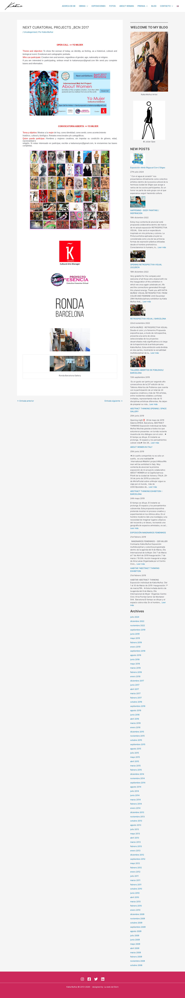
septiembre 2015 (137, 744)
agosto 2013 (135, 825)
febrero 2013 (136, 846)
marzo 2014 (135, 799)
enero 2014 (135, 808)
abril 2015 (134, 761)
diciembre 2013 (137, 812)
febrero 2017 (136, 697)
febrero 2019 (136, 642)
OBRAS (82, 6)
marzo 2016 (135, 723)
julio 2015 (134, 753)
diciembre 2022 (137, 621)
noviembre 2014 (137, 778)
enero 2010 (135, 910)
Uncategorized (30, 32)
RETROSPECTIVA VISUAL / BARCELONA (148, 318)
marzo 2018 (135, 668)
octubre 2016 (136, 702)
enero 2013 (135, 850)
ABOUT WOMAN (126, 6)
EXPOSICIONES (98, 6)
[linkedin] (103, 979)
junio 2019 (134, 634)
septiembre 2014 (137, 782)
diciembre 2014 (137, 774)
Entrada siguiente (113, 401)
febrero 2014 (136, 804)
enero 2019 (135, 647)
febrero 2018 (136, 672)
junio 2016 (134, 714)
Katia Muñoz (71, 987)
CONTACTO (165, 6)
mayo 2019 (135, 638)
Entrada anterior (25, 401)
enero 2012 (135, 872)
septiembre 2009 (137, 927)
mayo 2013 (135, 833)
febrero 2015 (136, 770)
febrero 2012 (136, 867)
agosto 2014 (135, 787)
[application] (86, 6)
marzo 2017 (135, 693)
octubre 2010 (136, 889)
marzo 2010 (135, 901)
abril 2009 (134, 948)
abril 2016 (134, 719)
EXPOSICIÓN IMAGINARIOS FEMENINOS (148, 532)
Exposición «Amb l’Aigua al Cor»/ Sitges (147, 167)
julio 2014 (134, 791)
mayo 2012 (135, 863)
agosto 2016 (135, 710)
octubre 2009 (136, 922)
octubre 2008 (136, 965)
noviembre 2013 (137, 816)
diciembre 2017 (137, 681)
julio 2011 (134, 876)
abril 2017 (134, 689)
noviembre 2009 (137, 918)
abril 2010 (134, 897)
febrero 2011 (135, 884)
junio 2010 (134, 893)
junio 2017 (134, 685)
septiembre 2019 (137, 630)
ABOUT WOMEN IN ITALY (141, 447)
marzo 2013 (135, 842)
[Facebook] (89, 979)
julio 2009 (134, 935)
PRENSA (141, 6)
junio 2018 (134, 659)
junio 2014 (135, 795)
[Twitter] (96, 979)
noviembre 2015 (137, 736)
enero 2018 (135, 676)
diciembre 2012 (137, 855)
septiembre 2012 (137, 859)
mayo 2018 (135, 664)
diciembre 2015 (137, 731)
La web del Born (111, 987)
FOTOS (112, 6)
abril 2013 (134, 838)
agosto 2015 (135, 748)
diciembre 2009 (137, 914)
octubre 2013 (136, 821)
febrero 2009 (136, 956)
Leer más (162, 247)
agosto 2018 (135, 655)
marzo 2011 (135, 880)
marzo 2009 (135, 952)
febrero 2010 (136, 906)
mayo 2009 (135, 944)
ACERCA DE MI (68, 6)
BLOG (153, 6)
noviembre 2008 (137, 961)
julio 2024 (134, 617)
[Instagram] (82, 979)
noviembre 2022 (137, 625)
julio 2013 (134, 829)
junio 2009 (135, 939)
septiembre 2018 (137, 651)
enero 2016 (135, 727)
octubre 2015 (136, 740)
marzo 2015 (135, 765)
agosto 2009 (135, 931)
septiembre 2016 (137, 706)
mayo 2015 (135, 757)
